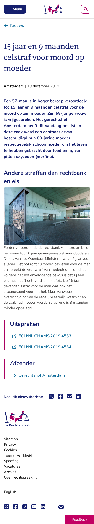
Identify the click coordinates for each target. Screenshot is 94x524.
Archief (10, 471)
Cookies (10, 449)
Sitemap (11, 439)
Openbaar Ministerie (45, 258)
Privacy (10, 444)
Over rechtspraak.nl (20, 477)
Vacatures (12, 466)
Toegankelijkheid (18, 455)
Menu (17, 9)
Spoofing (11, 460)
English (10, 492)
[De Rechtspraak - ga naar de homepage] (17, 419)
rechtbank (52, 247)
